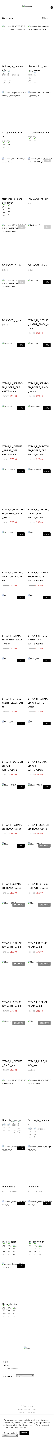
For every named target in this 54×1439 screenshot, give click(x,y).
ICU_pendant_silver (38, 132)
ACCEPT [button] (24, 1433)
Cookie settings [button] (10, 1433)
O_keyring (33, 1186)
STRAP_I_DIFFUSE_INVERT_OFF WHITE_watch (38, 639)
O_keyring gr (9, 1186)
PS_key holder (9, 1241)
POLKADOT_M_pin (37, 265)
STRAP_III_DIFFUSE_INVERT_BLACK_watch (38, 324)
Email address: (7, 1363)
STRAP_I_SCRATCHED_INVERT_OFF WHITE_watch (38, 576)
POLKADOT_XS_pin (38, 198)
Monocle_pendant (11, 1120)
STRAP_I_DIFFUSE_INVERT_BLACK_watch (12, 702)
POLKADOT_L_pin (11, 320)
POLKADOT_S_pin (11, 265)
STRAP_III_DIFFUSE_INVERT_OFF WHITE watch (12, 450)
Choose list (8, 1376)
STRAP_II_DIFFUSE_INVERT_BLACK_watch (12, 576)
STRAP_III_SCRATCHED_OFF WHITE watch (38, 702)
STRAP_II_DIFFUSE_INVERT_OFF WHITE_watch (38, 513)
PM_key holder (36, 1241)
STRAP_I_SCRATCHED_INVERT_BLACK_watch (12, 639)
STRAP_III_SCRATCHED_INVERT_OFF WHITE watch (12, 387)
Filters (45, 18)
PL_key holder (9, 1304)
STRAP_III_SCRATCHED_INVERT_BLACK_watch (38, 387)
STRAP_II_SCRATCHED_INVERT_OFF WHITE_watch (38, 450)
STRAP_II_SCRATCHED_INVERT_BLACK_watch (12, 513)
